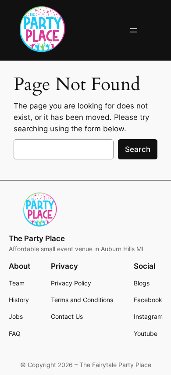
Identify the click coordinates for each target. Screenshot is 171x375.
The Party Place (37, 238)
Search (137, 149)
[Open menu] (133, 30)
